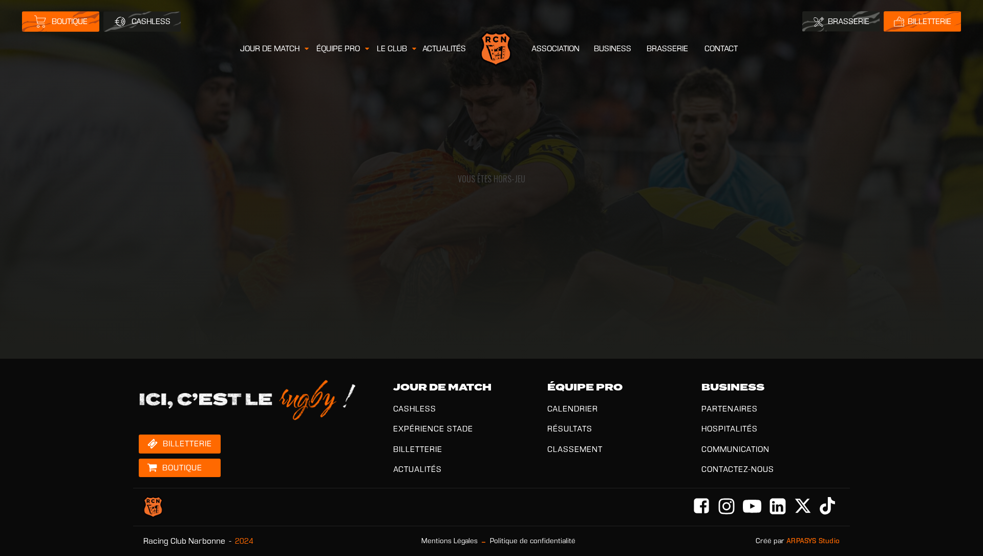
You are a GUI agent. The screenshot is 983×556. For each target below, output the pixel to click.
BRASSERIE (667, 48)
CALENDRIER (572, 409)
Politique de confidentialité (532, 541)
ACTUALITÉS (444, 48)
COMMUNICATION (735, 449)
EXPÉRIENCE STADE (433, 429)
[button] (275, 48)
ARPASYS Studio (813, 541)
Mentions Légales (449, 541)
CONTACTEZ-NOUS (737, 469)
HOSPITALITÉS (729, 429)
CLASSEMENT (575, 449)
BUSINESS (612, 48)
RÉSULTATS (569, 429)
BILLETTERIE (417, 449)
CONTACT (721, 48)
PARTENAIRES (729, 409)
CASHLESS (414, 409)
